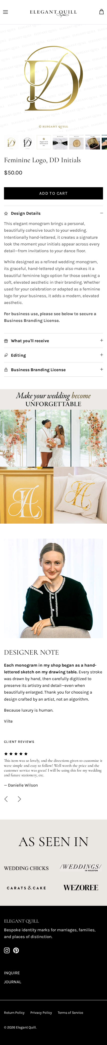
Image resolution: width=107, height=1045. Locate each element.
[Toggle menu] (5, 11)
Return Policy (14, 1013)
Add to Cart (53, 193)
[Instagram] (7, 950)
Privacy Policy (41, 1013)
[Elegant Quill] (53, 12)
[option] (53, 78)
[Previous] (5, 799)
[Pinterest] (16, 950)
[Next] (19, 799)
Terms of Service (70, 1013)
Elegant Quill (26, 1027)
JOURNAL (12, 981)
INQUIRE (12, 972)
